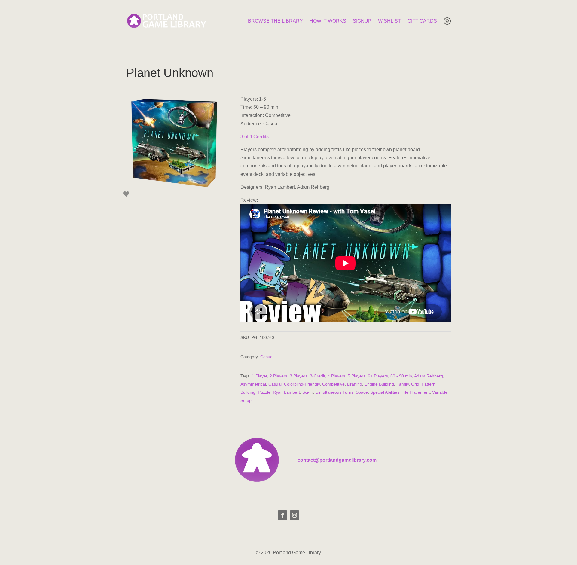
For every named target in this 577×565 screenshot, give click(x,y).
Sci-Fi (307, 392)
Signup (362, 20)
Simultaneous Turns (334, 392)
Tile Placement (416, 392)
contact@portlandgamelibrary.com (337, 460)
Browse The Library (275, 20)
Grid (415, 384)
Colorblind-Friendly (302, 384)
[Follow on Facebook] (282, 515)
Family (402, 384)
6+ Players (378, 376)
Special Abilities (384, 392)
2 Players (278, 376)
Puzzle (264, 392)
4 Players (336, 376)
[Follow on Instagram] (294, 515)
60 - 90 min (401, 376)
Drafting (354, 384)
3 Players (298, 376)
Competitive (333, 384)
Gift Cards (422, 20)
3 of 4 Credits (254, 136)
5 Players (356, 376)
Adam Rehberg (428, 376)
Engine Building (379, 384)
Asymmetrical (253, 384)
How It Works (328, 20)
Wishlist (389, 20)
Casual (266, 356)
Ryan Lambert (286, 392)
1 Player (259, 376)
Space (362, 392)
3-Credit (317, 376)
